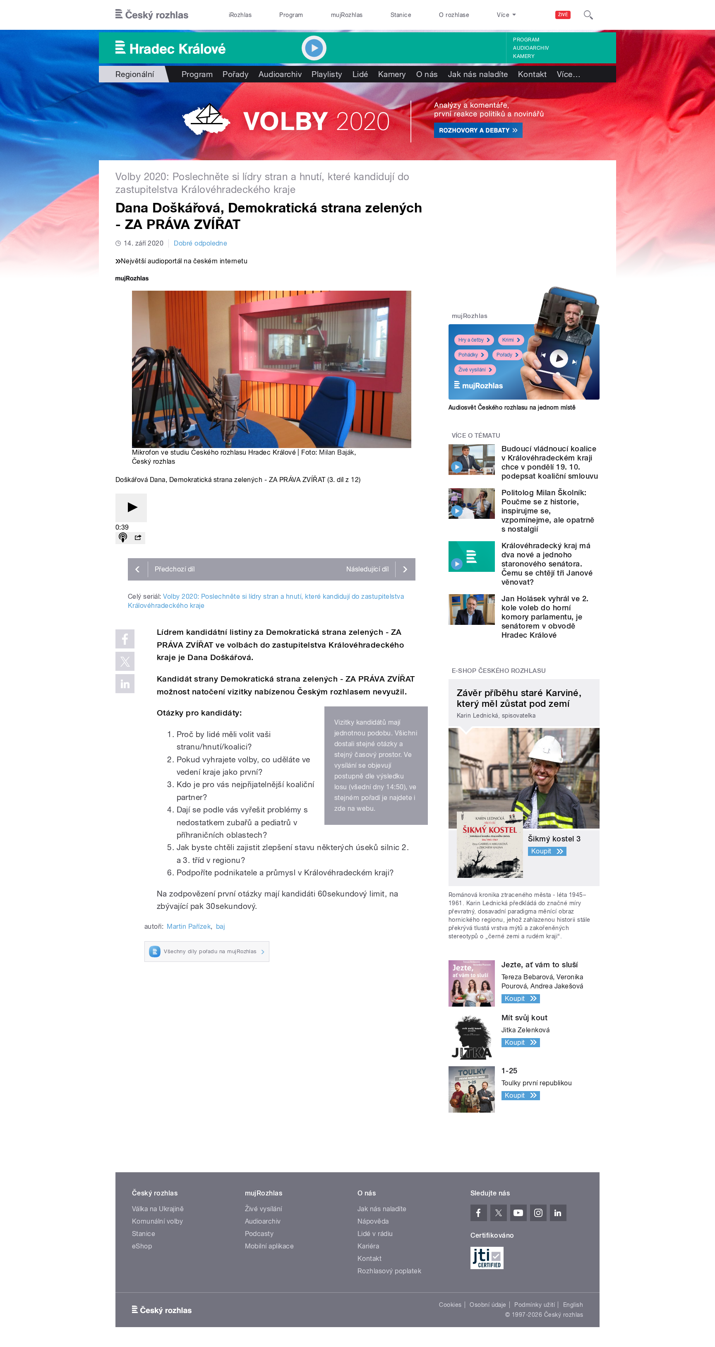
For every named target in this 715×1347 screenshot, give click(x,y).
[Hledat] (588, 15)
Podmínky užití (534, 1304)
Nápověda (373, 1221)
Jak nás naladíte (478, 74)
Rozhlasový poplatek (389, 1271)
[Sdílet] (137, 538)
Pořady (236, 74)
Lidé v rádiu (375, 1234)
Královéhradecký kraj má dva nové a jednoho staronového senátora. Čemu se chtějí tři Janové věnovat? (547, 563)
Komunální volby (157, 1221)
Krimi (508, 340)
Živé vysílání (472, 370)
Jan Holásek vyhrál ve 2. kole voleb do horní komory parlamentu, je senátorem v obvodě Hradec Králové (545, 616)
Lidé (360, 74)
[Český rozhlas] (151, 15)
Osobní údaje (488, 1304)
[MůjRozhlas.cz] (132, 279)
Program (291, 15)
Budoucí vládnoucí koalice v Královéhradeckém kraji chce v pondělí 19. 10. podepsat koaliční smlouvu (549, 462)
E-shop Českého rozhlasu (499, 671)
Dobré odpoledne (200, 243)
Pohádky (468, 355)
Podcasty (259, 1234)
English (573, 1304)
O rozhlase (454, 15)
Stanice (401, 15)
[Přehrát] (131, 508)
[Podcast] (122, 538)
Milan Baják (336, 452)
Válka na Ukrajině (158, 1209)
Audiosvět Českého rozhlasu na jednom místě (512, 407)
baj (220, 926)
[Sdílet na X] (124, 661)
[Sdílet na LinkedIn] (124, 683)
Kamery (524, 56)
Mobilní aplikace (269, 1246)
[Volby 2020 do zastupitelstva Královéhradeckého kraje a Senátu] (357, 121)
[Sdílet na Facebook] (124, 638)
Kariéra (368, 1246)
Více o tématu (476, 435)
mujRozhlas (347, 15)
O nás (427, 74)
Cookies (450, 1304)
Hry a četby (471, 340)
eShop (142, 1246)
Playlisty (327, 74)
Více (569, 74)
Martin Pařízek (189, 926)
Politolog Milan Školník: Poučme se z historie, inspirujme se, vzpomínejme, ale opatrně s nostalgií (548, 510)
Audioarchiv (531, 48)
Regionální (134, 74)
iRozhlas (240, 15)
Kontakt (532, 74)
